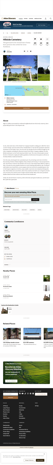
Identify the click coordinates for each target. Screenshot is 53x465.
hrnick (5, 241)
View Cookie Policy (17, 457)
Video (20, 414)
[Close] (44, 454)
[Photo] (46, 278)
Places (5, 403)
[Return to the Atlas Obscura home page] (9, 18)
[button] (35, 39)
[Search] (50, 18)
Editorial (21, 403)
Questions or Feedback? (26, 447)
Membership (6, 425)
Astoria (10, 309)
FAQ (20, 427)
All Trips (37, 405)
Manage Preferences (29, 460)
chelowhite (9, 51)
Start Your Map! (41, 25)
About (20, 425)
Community (6, 422)
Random (5, 414)
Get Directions (26, 108)
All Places (5, 405)
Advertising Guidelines (24, 431)
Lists (20, 412)
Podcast (21, 416)
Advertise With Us (23, 429)
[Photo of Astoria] (4, 310)
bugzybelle (10, 241)
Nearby (5, 416)
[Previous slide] (3, 68)
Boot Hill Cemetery (28, 342)
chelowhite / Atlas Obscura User (19, 81)
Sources (6, 264)
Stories (20, 405)
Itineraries (21, 409)
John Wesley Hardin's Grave (11, 342)
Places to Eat (6, 412)
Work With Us (6, 435)
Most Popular (6, 409)
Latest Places (6, 407)
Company (21, 422)
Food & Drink (22, 407)
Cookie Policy (22, 435)
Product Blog (6, 431)
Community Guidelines (8, 429)
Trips (36, 403)
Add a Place (6, 418)
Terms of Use (22, 437)
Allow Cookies (40, 460)
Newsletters (22, 418)
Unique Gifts (6, 433)
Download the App (41, 394)
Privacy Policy (22, 433)
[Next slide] (49, 68)
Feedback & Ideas (7, 427)
